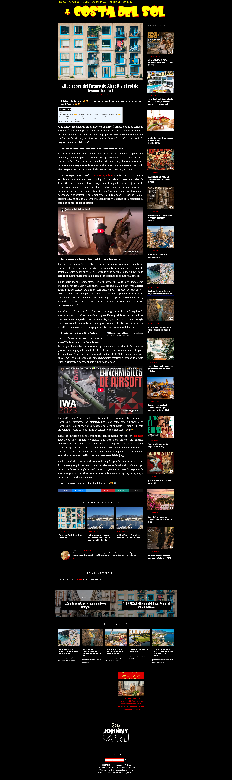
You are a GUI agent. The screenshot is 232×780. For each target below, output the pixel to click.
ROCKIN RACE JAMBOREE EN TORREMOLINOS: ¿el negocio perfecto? (159, 179)
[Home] (120, 755)
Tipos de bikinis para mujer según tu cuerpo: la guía (158, 445)
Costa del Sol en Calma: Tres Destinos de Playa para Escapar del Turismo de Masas (163, 652)
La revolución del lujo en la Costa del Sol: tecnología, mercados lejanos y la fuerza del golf (160, 101)
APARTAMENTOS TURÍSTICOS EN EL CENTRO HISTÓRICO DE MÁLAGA (160, 218)
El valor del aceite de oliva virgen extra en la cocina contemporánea (160, 140)
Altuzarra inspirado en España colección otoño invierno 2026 (159, 556)
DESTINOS (62, 1)
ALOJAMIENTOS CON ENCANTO (79, 1)
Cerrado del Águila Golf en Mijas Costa (139, 650)
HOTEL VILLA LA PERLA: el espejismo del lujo (157, 255)
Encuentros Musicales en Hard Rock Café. (70, 536)
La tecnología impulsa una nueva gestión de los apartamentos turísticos (160, 368)
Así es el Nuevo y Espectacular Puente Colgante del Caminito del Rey (159, 330)
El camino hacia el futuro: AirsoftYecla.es (73, 121)
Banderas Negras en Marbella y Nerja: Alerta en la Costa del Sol (160, 292)
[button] (172, 25)
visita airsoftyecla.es (101, 175)
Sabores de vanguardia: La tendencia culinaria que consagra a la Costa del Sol (158, 407)
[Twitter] (111, 755)
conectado (78, 579)
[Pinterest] (114, 755)
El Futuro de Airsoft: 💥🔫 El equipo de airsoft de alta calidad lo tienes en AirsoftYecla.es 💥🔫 (90, 114)
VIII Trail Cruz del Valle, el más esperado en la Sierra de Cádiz (128, 536)
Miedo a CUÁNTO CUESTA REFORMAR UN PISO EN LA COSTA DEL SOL (160, 62)
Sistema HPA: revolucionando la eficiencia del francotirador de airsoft (83, 117)
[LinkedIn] (117, 755)
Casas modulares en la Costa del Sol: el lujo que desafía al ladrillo (115, 651)
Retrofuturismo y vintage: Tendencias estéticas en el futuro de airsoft (83, 119)
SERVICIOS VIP (115, 1)
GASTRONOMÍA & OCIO (99, 1)
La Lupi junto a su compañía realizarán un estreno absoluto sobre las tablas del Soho (99, 537)
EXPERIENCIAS (128, 1)
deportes (138, 435)
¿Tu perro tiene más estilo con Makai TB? (159, 481)
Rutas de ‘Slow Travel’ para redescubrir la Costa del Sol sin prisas (160, 519)
